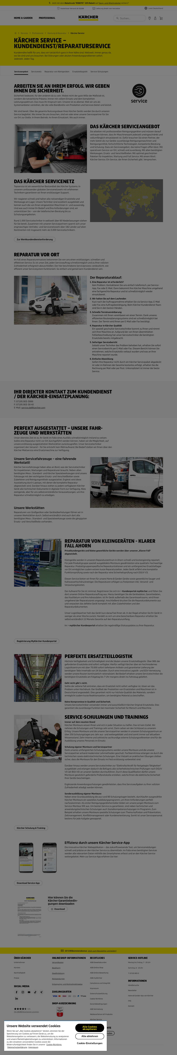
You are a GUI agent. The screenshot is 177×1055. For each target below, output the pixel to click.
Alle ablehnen (90, 1036)
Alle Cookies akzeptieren (90, 1028)
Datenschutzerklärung (17, 1047)
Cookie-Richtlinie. (54, 1044)
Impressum (33, 1047)
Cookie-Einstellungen (89, 1043)
